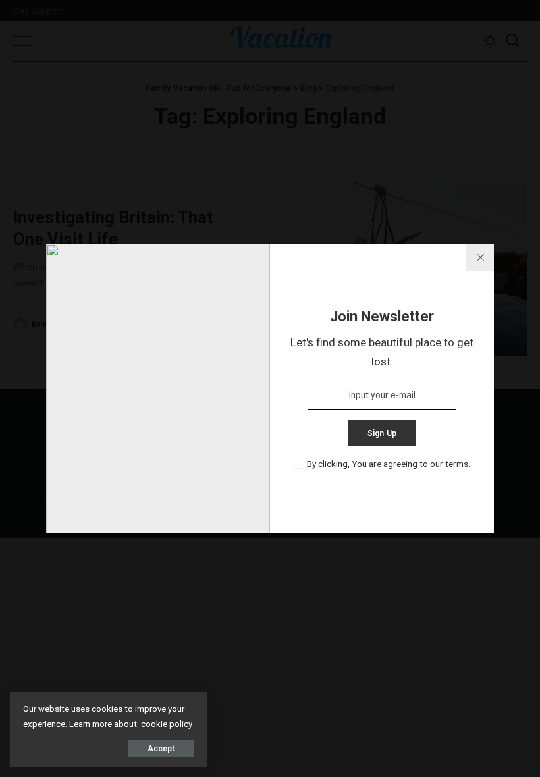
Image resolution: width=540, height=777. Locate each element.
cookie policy (166, 724)
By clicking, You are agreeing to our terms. (388, 463)
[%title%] (480, 257)
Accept (161, 748)
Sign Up (382, 433)
